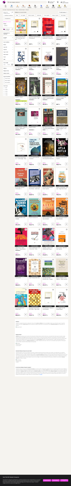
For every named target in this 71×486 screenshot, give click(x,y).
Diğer (17, 15)
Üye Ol (63, 2)
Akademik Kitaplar (22, 9)
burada (41, 374)
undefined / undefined (9, 15)
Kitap (17, 9)
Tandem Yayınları (31, 15)
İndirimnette (39, 15)
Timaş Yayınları (46, 15)
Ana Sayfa (4, 9)
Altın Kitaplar (63, 15)
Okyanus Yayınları (55, 15)
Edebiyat (27, 9)
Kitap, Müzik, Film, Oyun (11, 9)
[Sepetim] (58, 2)
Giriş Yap (66, 2)
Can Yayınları (23, 15)
